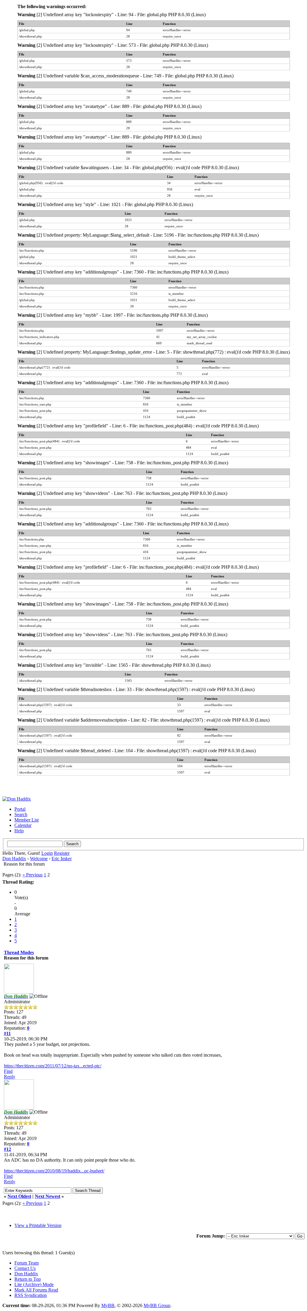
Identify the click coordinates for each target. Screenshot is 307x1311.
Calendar (22, 825)
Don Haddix (14, 858)
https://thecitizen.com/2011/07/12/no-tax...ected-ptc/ (52, 1065)
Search (20, 814)
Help (19, 830)
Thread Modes (19, 952)
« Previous (32, 874)
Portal (19, 809)
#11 (7, 1033)
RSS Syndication (30, 1295)
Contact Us (25, 1268)
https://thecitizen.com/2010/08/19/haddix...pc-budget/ (54, 1170)
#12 (7, 1149)
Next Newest (47, 1196)
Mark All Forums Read (36, 1289)
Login (47, 853)
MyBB (108, 1305)
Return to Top (27, 1279)
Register (62, 853)
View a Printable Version (37, 1225)
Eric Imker (62, 858)
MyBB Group (157, 1305)
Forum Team (26, 1262)
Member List (26, 819)
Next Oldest (19, 1196)
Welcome (39, 858)
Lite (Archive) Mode (34, 1284)
